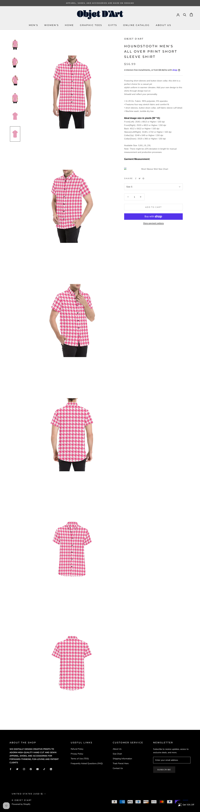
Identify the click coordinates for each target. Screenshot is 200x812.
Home (69, 25)
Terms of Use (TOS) (80, 758)
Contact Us (118, 768)
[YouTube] (37, 769)
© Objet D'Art (22, 800)
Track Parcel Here (121, 763)
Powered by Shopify (21, 804)
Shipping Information (122, 758)
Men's (33, 25)
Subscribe (164, 770)
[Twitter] (139, 178)
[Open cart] (191, 14)
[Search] (184, 14)
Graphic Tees (91, 25)
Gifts (112, 25)
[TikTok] (44, 769)
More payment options (153, 223)
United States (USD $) (27, 794)
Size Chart (117, 753)
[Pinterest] (143, 178)
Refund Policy (77, 749)
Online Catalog (136, 25)
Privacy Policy (77, 753)
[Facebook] (136, 178)
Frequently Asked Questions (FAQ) (87, 763)
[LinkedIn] (51, 769)
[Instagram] (24, 769)
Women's (51, 25)
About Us (163, 25)
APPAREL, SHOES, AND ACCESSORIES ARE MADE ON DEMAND (100, 3)
